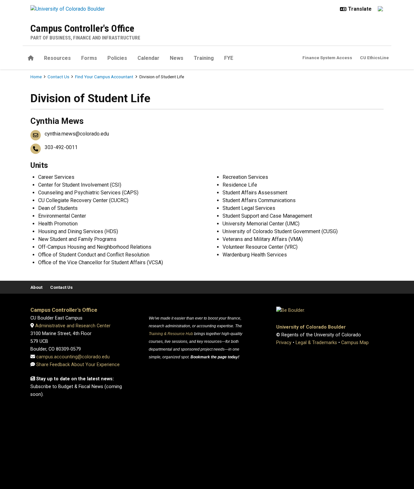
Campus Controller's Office (82, 28)
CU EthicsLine (374, 57)
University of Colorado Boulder (311, 327)
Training (204, 58)
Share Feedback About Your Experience (78, 364)
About (36, 287)
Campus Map (355, 342)
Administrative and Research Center (72, 326)
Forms (89, 58)
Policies (117, 58)
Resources (57, 58)
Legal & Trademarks (316, 342)
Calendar (148, 58)
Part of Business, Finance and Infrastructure (85, 38)
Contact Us (58, 76)
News (176, 58)
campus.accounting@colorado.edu (72, 357)
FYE (228, 58)
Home (36, 76)
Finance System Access (327, 57)
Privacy (283, 342)
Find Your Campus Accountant (104, 76)
